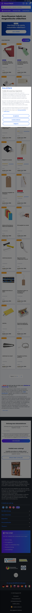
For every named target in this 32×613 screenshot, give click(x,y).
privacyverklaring (22, 110)
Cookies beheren (16, 119)
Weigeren (16, 123)
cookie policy (6, 111)
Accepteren (16, 116)
